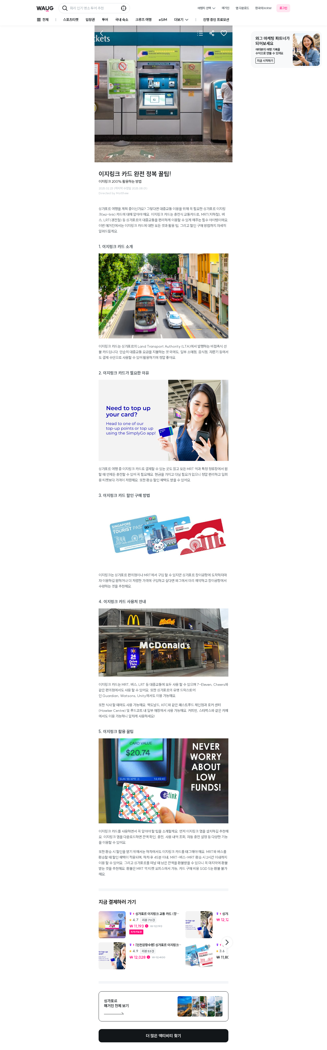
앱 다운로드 (242, 8)
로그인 (283, 8)
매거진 (225, 8)
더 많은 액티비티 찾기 (163, 1035)
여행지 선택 (204, 8)
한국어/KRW (263, 8)
